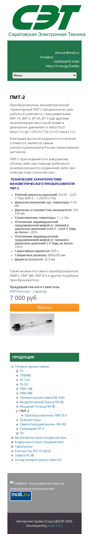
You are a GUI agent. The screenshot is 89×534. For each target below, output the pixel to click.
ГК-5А (24, 384)
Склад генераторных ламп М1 (38, 459)
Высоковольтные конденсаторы (40, 437)
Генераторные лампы (32, 366)
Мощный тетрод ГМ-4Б (37, 406)
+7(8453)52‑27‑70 (67, 57)
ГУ (21, 371)
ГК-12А (25, 379)
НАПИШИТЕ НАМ (66, 61)
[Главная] (47, 38)
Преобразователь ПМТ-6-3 (46, 415)
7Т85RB (25, 375)
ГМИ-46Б (26, 393)
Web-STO (55, 525)
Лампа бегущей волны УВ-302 (43, 424)
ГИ (21, 433)
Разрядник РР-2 (32, 428)
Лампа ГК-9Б (24, 455)
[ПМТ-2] (32, 334)
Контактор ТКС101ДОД (32, 451)
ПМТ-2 (24, 411)
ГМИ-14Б (26, 388)
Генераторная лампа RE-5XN (42, 397)
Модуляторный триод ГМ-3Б (42, 402)
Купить (44, 307)
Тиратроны (24, 446)
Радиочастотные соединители (39, 442)
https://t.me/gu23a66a (62, 66)
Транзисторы (30, 419)
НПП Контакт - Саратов (28, 291)
